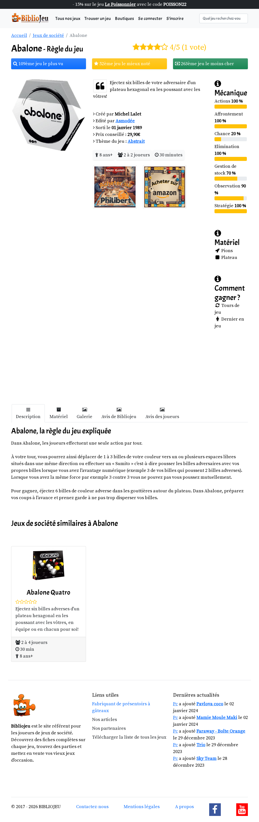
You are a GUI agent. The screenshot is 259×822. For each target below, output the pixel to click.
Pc (175, 704)
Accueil (19, 35)
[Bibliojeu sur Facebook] (215, 809)
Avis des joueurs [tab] (162, 417)
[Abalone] (48, 115)
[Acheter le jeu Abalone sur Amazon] (165, 186)
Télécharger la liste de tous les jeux (129, 737)
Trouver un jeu (97, 18)
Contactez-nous (92, 807)
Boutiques (124, 18)
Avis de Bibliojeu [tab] (118, 417)
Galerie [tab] (84, 417)
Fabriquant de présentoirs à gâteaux (121, 707)
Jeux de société (48, 35)
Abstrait (136, 141)
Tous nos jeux (67, 18)
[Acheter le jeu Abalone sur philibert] (115, 186)
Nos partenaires (109, 728)
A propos (184, 807)
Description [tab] (28, 417)
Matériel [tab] (59, 417)
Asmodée (125, 121)
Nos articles (104, 719)
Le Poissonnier (120, 4)
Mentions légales (142, 807)
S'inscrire (175, 18)
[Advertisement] (129, 368)
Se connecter (150, 18)
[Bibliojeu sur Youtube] (242, 809)
